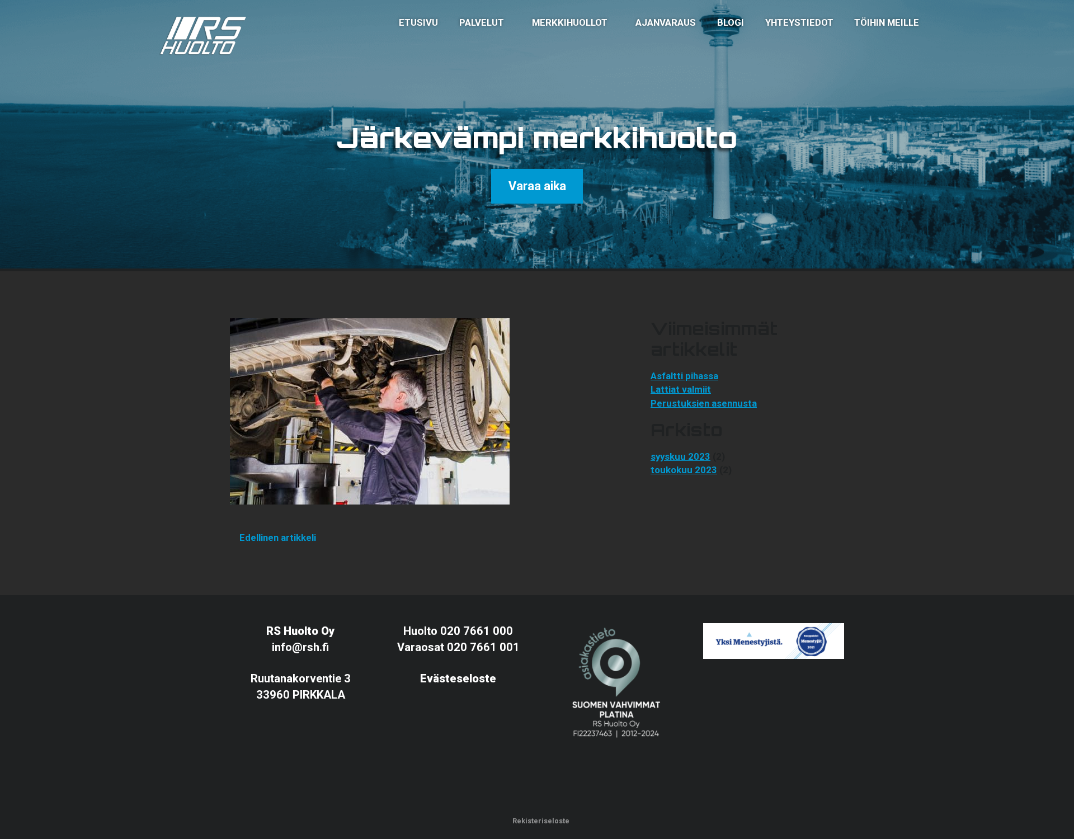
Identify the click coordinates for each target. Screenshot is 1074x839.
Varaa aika (537, 186)
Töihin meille (886, 22)
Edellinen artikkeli (276, 537)
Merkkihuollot (569, 22)
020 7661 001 (483, 647)
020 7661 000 (476, 631)
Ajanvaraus (665, 22)
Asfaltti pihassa (684, 375)
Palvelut (481, 22)
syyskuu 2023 (680, 456)
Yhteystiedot (799, 22)
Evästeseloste (458, 678)
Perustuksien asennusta (704, 403)
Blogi (730, 22)
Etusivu (418, 22)
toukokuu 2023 (684, 469)
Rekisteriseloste (540, 821)
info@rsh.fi (300, 647)
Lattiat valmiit (681, 389)
